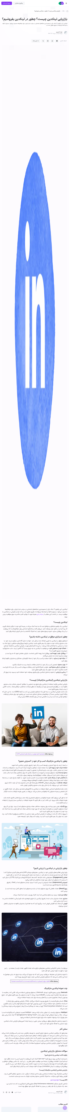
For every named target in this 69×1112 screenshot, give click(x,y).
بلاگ (63, 11)
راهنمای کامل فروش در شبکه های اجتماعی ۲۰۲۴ (30, 754)
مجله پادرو (40, 614)
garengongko (54, 1080)
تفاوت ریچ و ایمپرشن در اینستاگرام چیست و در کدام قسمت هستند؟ (30, 981)
